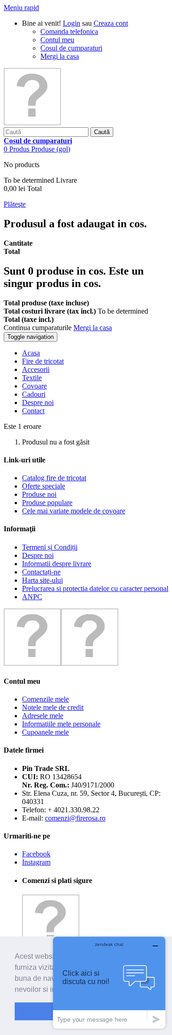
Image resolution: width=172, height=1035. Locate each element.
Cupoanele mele (45, 732)
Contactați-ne (41, 572)
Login (71, 23)
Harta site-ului (42, 580)
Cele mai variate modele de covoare (73, 511)
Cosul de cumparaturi (71, 48)
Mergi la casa (59, 56)
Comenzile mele (45, 699)
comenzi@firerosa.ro (75, 818)
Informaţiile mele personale (61, 724)
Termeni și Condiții (50, 547)
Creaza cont (111, 23)
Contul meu (57, 40)
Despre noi (38, 555)
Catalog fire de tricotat (54, 478)
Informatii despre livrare (56, 564)
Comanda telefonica (69, 31)
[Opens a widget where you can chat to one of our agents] (109, 982)
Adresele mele (42, 716)
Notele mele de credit (52, 707)
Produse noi (39, 494)
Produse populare (47, 502)
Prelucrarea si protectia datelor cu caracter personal (95, 588)
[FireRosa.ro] (32, 123)
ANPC (32, 597)
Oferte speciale (43, 486)
